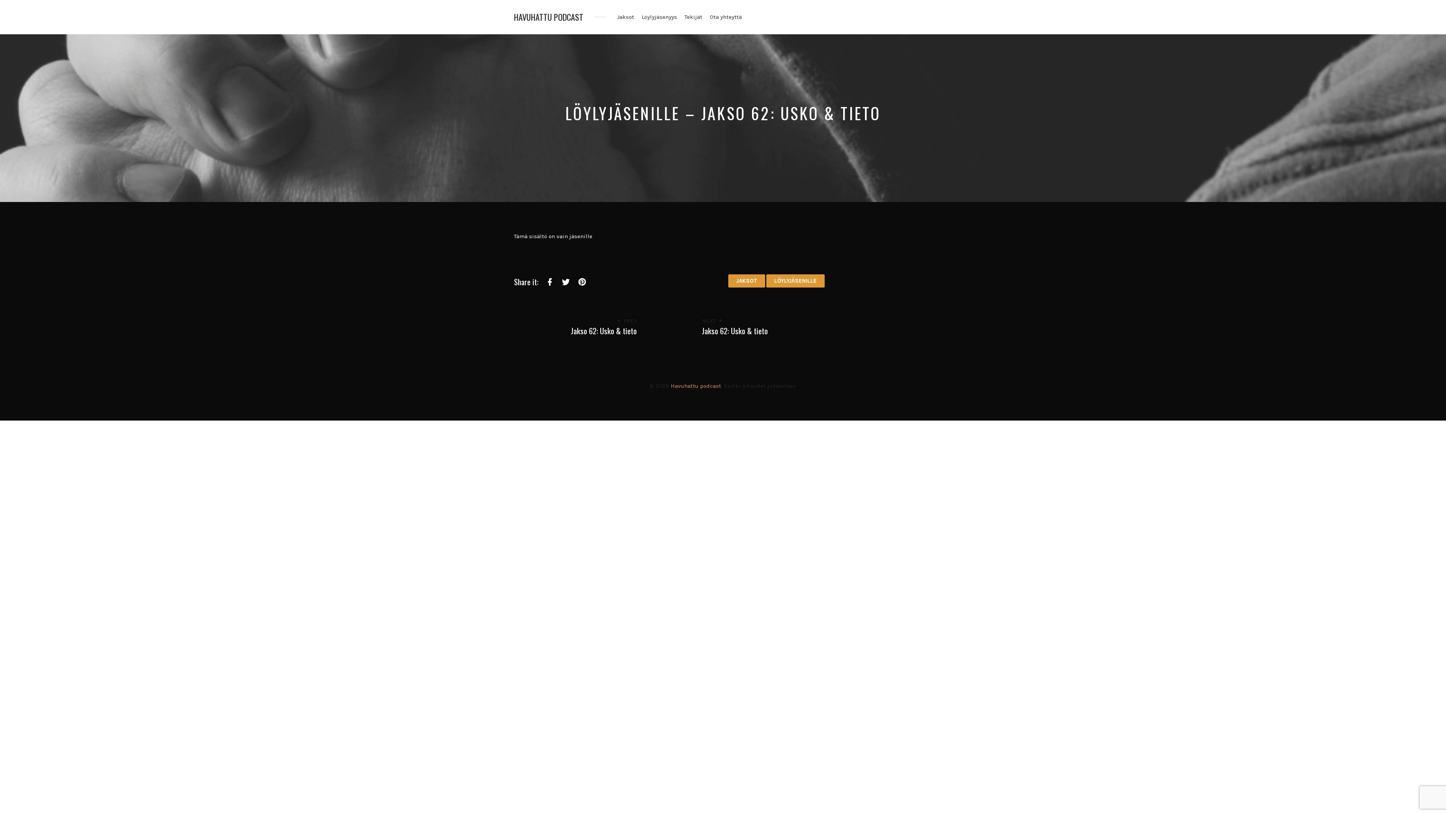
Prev (629, 320)
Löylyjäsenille (795, 280)
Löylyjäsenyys (659, 17)
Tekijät (693, 17)
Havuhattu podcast (548, 17)
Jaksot (625, 17)
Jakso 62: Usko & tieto (604, 331)
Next (709, 320)
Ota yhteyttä (726, 17)
